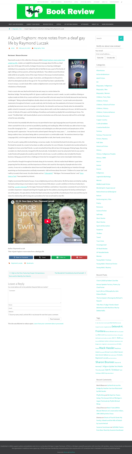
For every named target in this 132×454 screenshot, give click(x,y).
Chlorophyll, (49, 173)
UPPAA (76, 2)
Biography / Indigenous (104, 86)
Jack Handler (104, 338)
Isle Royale (98, 338)
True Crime (100, 241)
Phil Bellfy (120, 355)
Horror (98, 161)
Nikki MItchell (99, 355)
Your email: (99, 51)
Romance (99, 207)
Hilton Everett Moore (109, 335)
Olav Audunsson (112, 355)
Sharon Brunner (104, 362)
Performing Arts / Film (103, 199)
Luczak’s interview (21, 187)
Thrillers (99, 233)
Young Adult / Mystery (103, 267)
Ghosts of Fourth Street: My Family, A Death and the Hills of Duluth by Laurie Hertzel (109, 420)
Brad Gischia (113, 323)
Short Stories (100, 218)
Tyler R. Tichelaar (112, 370)
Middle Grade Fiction (103, 184)
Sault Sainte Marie (112, 358)
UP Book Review (101, 248)
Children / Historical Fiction (105, 104)
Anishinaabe (106, 323)
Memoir (99, 180)
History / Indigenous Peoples (106, 154)
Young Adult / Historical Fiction (106, 264)
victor (13, 48)
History (98, 150)
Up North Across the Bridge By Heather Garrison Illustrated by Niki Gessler (109, 388)
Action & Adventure (102, 74)
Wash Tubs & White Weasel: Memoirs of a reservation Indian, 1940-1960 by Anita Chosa (109, 411)
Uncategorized (101, 245)
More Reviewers (114, 2)
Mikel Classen (118, 352)
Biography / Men (17, 29)
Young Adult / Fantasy (103, 260)
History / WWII (101, 158)
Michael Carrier (109, 352)
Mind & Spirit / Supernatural (105, 188)
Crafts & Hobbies (102, 123)
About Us (104, 2)
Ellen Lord (101, 335)
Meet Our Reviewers (42, 2)
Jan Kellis (109, 338)
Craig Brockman (107, 327)
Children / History (102, 108)
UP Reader (97, 2)
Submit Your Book (56, 2)
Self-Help (99, 214)
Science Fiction (101, 211)
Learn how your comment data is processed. (49, 323)
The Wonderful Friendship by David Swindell (69, 273)
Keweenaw (117, 341)
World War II (111, 373)
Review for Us (68, 2)
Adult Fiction (100, 78)
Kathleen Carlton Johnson (106, 341)
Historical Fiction (102, 146)
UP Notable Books (85, 2)
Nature (98, 195)
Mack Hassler (107, 348)
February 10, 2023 (24, 48)
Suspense (99, 230)
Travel (98, 237)
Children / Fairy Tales (103, 97)
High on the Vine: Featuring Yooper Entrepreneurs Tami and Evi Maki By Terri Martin (27, 274)
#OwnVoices (100, 70)
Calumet (119, 323)
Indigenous (100, 173)
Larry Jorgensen (103, 344)
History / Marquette (118, 335)
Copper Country (101, 120)
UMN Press (104, 373)
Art (97, 82)
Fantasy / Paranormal (103, 135)
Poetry (98, 203)
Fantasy (99, 131)
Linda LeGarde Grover (112, 344)
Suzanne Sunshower (103, 427)
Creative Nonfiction (103, 127)
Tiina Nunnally (99, 370)
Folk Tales (99, 142)
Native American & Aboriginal (106, 192)
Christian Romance (102, 116)
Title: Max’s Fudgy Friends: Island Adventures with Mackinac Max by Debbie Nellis (107, 308)
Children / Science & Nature (105, 112)
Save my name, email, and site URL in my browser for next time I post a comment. (34, 315)
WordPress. (72, 452)
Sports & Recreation (103, 226)
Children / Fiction (102, 101)
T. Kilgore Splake (107, 366)
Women (99, 256)
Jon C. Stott (116, 338)
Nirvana (66, 452)
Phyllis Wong (100, 395)
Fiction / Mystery (102, 139)
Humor (98, 165)
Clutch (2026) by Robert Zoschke (107, 280)
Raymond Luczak (16, 263)
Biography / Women (103, 93)
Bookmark (30, 263)
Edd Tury (117, 331)
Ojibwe (105, 355)
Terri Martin (119, 366)
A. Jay (96, 323)
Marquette (102, 352)
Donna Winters (109, 331)
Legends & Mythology (103, 176)
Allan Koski (101, 323)
